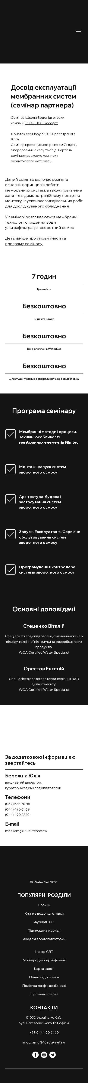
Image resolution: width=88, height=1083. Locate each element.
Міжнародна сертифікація (44, 960)
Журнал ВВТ (44, 922)
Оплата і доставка (44, 977)
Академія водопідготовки (44, 939)
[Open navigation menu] (78, 31)
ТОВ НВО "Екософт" (41, 123)
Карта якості (44, 968)
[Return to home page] (39, 28)
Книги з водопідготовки (44, 913)
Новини (44, 905)
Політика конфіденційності (44, 985)
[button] (35, 1055)
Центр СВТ (44, 951)
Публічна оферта (44, 994)
